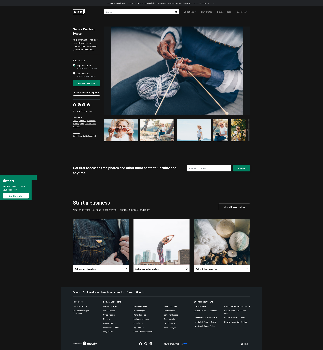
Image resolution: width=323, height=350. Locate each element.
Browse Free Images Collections (81, 312)
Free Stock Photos (80, 306)
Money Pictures (139, 314)
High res (120, 139)
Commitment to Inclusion (112, 291)
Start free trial (15, 195)
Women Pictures (109, 323)
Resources (241, 11)
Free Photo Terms (91, 291)
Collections (189, 11)
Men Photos (138, 323)
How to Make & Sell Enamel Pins (235, 312)
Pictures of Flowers (111, 327)
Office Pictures (109, 314)
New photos (206, 11)
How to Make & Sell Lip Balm (205, 317)
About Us (140, 291)
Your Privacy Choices (173, 343)
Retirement (91, 120)
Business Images (110, 306)
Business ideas (224, 11)
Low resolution (83, 73)
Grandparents (90, 123)
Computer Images (171, 314)
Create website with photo (86, 92)
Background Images (141, 318)
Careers (76, 291)
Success (76, 126)
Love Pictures (169, 323)
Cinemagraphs (169, 318)
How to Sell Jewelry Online (205, 321)
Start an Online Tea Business (205, 310)
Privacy (130, 291)
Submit (241, 168)
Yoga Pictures (138, 327)
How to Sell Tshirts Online (204, 325)
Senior (75, 120)
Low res (130, 139)
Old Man (82, 120)
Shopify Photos (87, 111)
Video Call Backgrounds (143, 331)
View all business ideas (234, 206)
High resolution (84, 65)
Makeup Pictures (170, 306)
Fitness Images (170, 327)
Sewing (76, 123)
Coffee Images (109, 310)
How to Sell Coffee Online (234, 317)
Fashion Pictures (140, 306)
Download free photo (86, 83)
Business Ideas (200, 306)
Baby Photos (108, 331)
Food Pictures (169, 310)
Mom (82, 123)
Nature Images (139, 310)
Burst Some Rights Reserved (84, 135)
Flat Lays (106, 318)
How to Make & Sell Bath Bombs (237, 306)
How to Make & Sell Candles (235, 321)
